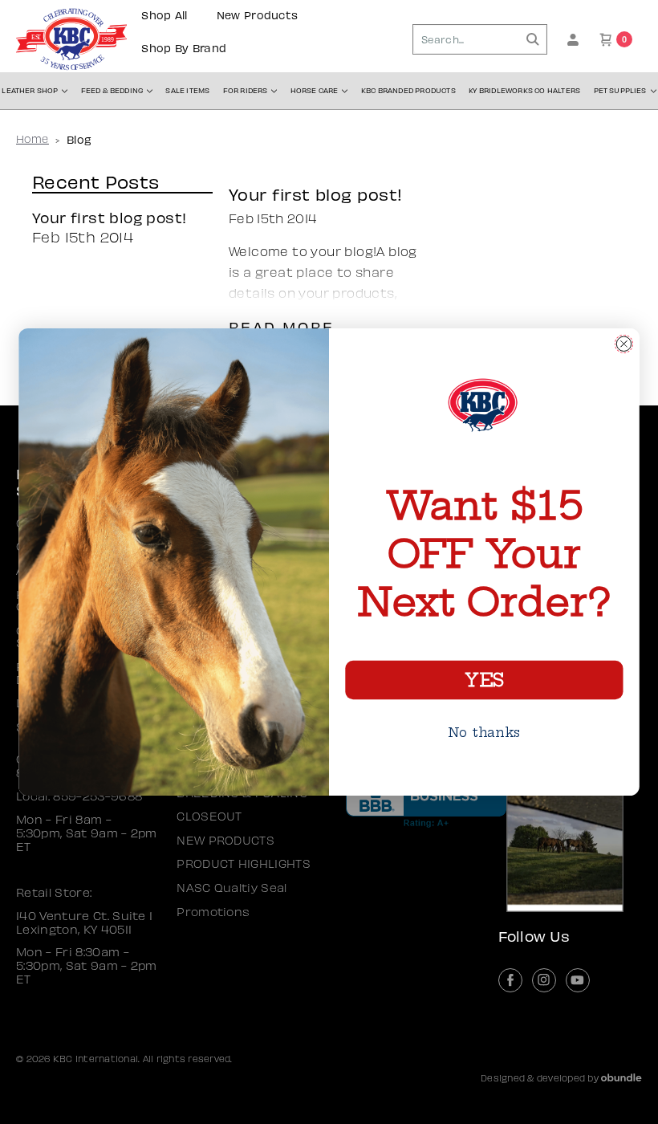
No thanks (484, 731)
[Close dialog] (624, 343)
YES (484, 680)
